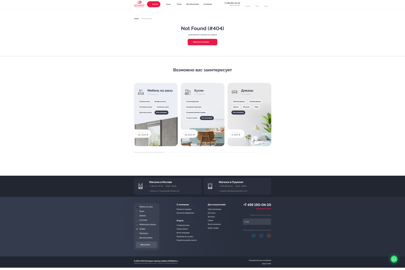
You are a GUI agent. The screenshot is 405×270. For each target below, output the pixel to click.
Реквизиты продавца (184, 209)
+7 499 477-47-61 (156, 186)
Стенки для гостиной (287, 107)
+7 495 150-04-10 (232, 3)
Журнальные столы (287, 112)
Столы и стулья (191, 118)
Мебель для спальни (344, 92)
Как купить (211, 213)
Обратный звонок (263, 209)
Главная (136, 18)
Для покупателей (192, 4)
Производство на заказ (185, 236)
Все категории (161, 112)
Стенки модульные (286, 101)
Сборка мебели (182, 229)
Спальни (330, 105)
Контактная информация (185, 213)
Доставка (211, 217)
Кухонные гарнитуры (193, 107)
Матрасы (341, 105)
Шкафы (387, 90)
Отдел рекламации (214, 209)
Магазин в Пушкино (231, 182)
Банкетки (246, 107)
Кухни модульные (192, 101)
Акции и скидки (213, 228)
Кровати (352, 105)
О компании (207, 4)
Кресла (235, 107)
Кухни (199, 90)
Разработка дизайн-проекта (187, 240)
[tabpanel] (156, 114)
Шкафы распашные (394, 101)
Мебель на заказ (160, 90)
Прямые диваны (239, 101)
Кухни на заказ (145, 101)
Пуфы (256, 107)
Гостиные (295, 90)
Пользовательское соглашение (260, 260)
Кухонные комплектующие (195, 112)
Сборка (210, 220)
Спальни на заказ (163, 107)
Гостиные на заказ (146, 107)
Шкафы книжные (380, 107)
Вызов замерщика (183, 233)
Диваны (247, 90)
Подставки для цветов (288, 118)
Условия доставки (183, 225)
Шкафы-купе (378, 101)
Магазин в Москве (160, 182)
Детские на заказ (146, 112)
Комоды (330, 116)
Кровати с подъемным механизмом (339, 111)
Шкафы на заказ (160, 101)
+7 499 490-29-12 (226, 186)
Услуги (179, 4)
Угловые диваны (255, 101)
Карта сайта (266, 263)
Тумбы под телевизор (287, 123)
